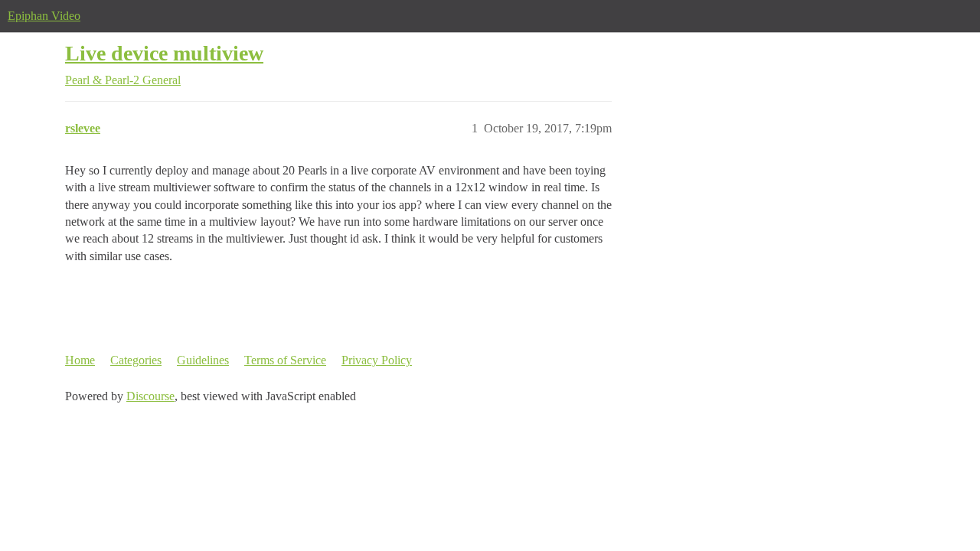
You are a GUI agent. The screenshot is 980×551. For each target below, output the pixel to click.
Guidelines (203, 360)
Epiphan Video (44, 15)
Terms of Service (285, 360)
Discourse (150, 396)
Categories (136, 360)
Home (80, 360)
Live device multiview (164, 53)
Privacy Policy (376, 360)
